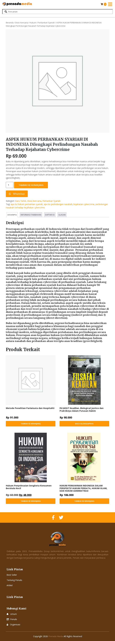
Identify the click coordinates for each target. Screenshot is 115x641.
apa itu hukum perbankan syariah (27, 204)
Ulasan (62, 214)
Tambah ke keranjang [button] (31, 423)
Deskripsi (12, 214)
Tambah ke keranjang (31, 185)
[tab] (12, 214)
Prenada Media (55, 636)
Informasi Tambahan (31, 214)
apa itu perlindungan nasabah (58, 204)
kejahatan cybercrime (84, 204)
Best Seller (12, 574)
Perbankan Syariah (46, 22)
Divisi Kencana (21, 22)
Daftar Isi (50, 214)
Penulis (13, 619)
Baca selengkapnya (84, 423)
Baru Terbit (20, 200)
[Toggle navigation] (110, 4)
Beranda (9, 22)
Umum (13, 614)
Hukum (33, 22)
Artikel (10, 585)
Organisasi (15, 624)
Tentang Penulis (14, 580)
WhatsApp (18, 193)
